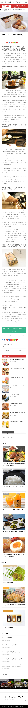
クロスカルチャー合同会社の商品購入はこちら (14, 330)
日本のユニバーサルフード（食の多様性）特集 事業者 (11, 645)
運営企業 (6, 699)
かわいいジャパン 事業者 (6, 6)
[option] (7, 684)
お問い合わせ (12, 699)
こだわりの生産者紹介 (6, 640)
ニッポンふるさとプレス (10, 2)
